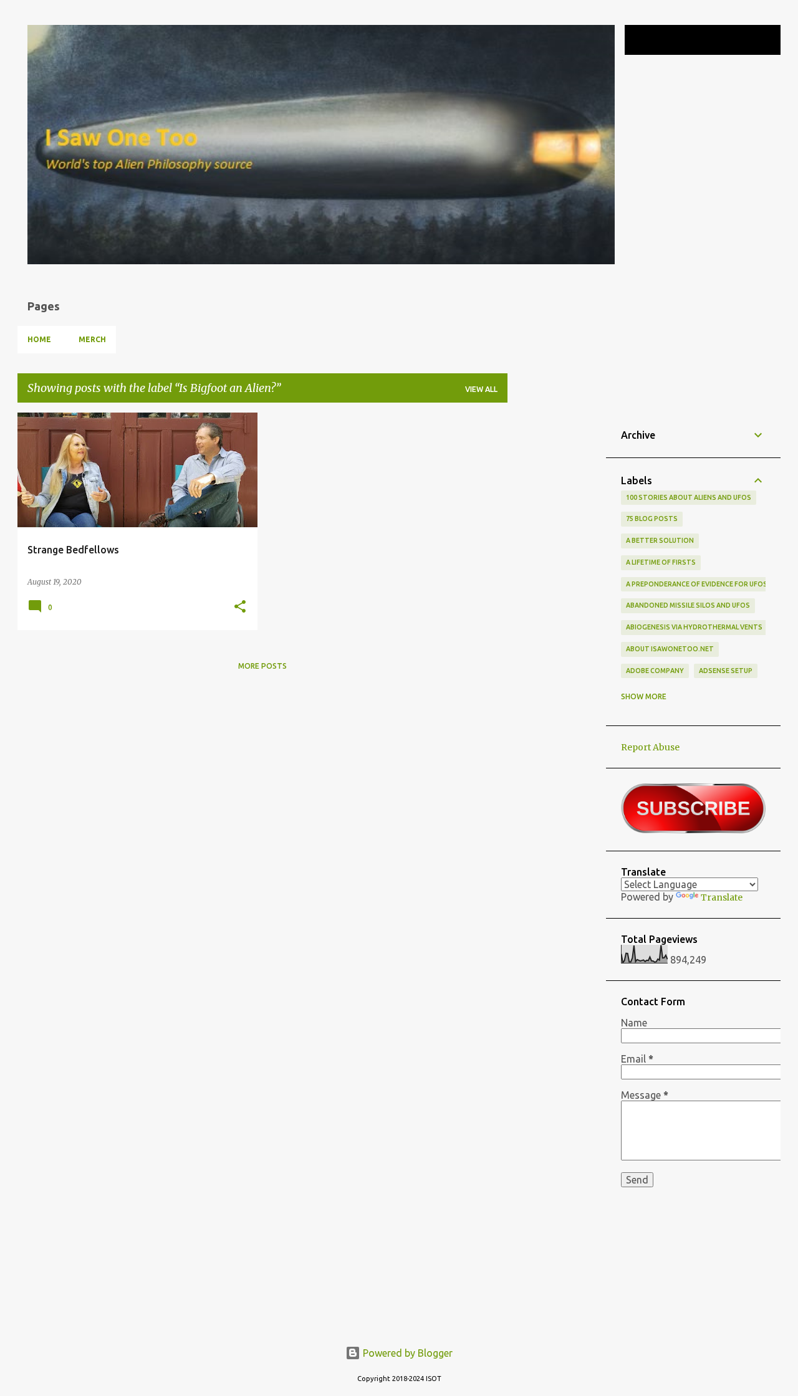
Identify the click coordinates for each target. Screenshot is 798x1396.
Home (39, 339)
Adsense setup (725, 670)
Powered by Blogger (406, 1353)
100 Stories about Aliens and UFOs (688, 497)
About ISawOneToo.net (670, 649)
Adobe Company (655, 670)
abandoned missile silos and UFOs (688, 605)
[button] (240, 607)
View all (481, 389)
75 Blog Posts (652, 518)
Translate (722, 897)
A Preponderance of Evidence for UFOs (696, 584)
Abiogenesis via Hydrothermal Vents (694, 627)
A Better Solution (660, 540)
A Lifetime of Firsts (661, 562)
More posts (262, 666)
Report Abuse (650, 747)
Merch (92, 339)
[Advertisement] (557, 599)
